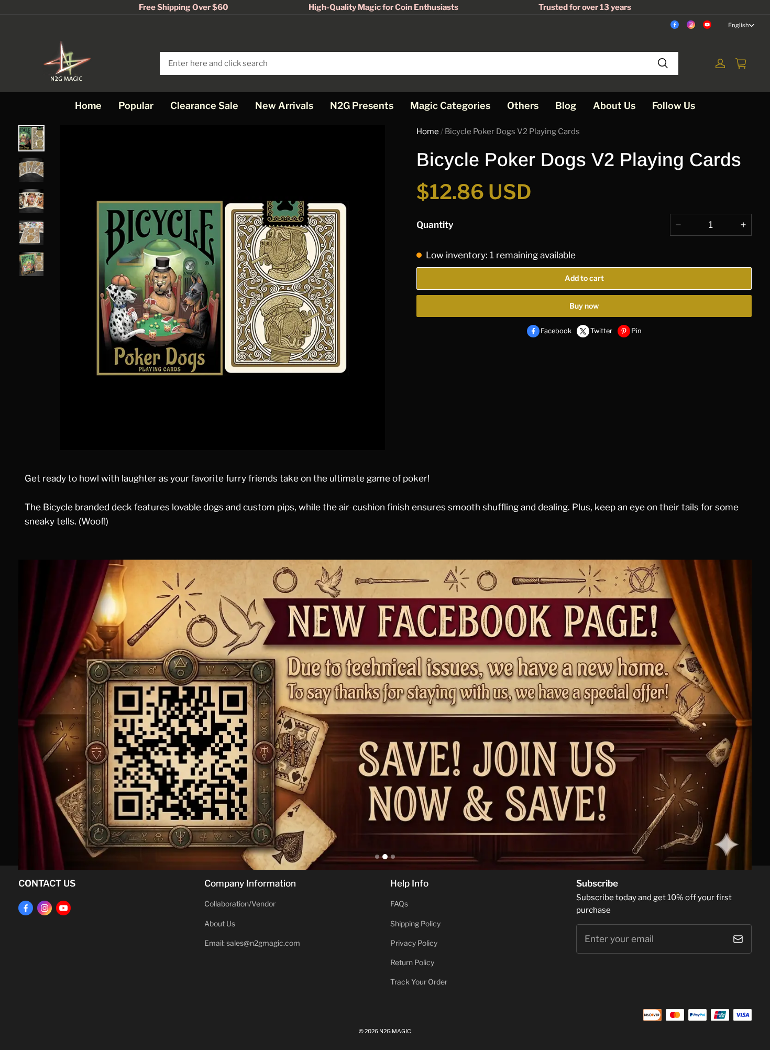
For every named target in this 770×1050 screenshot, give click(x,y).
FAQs (399, 904)
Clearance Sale (204, 105)
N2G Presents (361, 105)
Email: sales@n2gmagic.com (252, 943)
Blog (565, 105)
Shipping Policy (415, 924)
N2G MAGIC (395, 1031)
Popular (135, 105)
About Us (614, 105)
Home (88, 105)
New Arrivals (284, 105)
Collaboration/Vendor (240, 904)
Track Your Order (418, 982)
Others (522, 105)
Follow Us (673, 105)
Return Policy (412, 962)
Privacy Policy (413, 943)
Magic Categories (450, 105)
